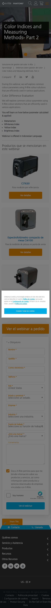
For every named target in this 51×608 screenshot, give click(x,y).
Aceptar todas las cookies (25, 311)
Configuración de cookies (21, 301)
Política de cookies (29, 299)
